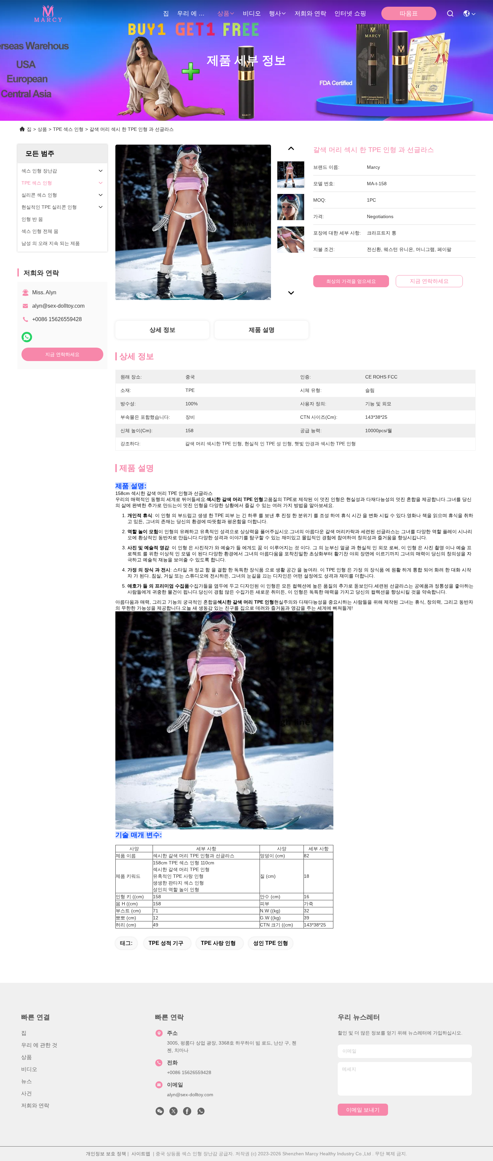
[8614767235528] (201, 1113)
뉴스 (26, 1081)
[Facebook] (187, 1113)
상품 (223, 13)
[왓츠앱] (27, 337)
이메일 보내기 (363, 1110)
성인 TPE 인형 (270, 943)
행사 (275, 13)
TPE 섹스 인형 (68, 129)
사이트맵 (140, 1153)
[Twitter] (173, 1113)
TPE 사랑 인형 (218, 943)
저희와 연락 (310, 13)
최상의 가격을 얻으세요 (351, 281)
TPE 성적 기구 (166, 943)
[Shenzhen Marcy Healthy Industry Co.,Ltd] (47, 13)
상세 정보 (162, 329)
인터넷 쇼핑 (350, 13)
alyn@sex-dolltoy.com (58, 306)
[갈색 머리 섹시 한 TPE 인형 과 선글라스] (193, 222)
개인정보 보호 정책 (106, 1153)
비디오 (252, 13)
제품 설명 (262, 329)
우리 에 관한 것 (193, 13)
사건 (26, 1093)
